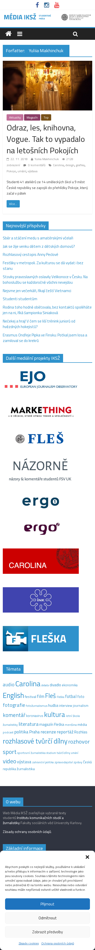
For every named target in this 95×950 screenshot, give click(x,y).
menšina (71, 724)
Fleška (60, 697)
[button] (87, 857)
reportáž (65, 731)
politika (21, 731)
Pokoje (11, 171)
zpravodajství (63, 762)
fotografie (14, 705)
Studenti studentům (20, 299)
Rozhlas (80, 732)
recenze (48, 731)
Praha (34, 732)
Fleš (50, 695)
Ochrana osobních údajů (57, 943)
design (69, 165)
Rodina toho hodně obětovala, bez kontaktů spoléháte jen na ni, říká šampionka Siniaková (47, 310)
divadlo (55, 685)
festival (30, 696)
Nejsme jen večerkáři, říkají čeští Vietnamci (37, 291)
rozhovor (79, 741)
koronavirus (34, 715)
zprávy (77, 762)
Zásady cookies (29, 943)
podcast (8, 732)
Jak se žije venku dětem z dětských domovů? (39, 246)
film (40, 696)
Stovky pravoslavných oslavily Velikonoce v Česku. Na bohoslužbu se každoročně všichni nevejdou (45, 280)
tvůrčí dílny (63, 753)
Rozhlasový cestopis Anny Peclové (30, 254)
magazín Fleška (51, 724)
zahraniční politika (43, 762)
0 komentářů (36, 165)
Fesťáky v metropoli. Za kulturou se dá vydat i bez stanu (43, 266)
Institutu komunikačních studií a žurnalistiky (33, 820)
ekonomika (70, 685)
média (82, 724)
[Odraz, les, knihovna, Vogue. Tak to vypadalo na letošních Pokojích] (47, 64)
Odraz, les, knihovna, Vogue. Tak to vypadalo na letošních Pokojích (46, 138)
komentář (14, 715)
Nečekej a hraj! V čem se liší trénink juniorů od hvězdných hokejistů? (39, 324)
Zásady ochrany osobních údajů (27, 831)
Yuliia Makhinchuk (46, 159)
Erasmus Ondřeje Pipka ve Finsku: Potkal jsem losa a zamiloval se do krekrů (45, 338)
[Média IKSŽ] (47, 15)
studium (51, 753)
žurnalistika (26, 769)
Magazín (32, 117)
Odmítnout (48, 918)
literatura (28, 724)
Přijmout (47, 904)
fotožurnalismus (36, 705)
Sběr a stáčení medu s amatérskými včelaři (38, 238)
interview (65, 705)
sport (9, 751)
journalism (80, 705)
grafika (80, 165)
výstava (32, 171)
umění (21, 171)
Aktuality (15, 117)
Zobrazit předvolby (47, 932)
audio (8, 684)
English (13, 695)
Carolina (58, 165)
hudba (53, 705)
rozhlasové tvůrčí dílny (35, 740)
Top (46, 117)
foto (80, 696)
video (9, 761)
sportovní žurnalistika (31, 753)
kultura (54, 714)
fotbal (71, 696)
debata (45, 685)
